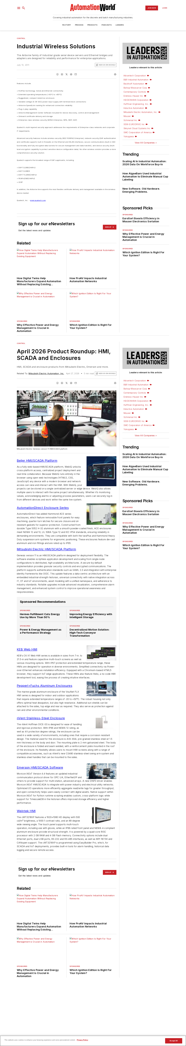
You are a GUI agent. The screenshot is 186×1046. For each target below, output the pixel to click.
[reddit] (71, 74)
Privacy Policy (82, 1040)
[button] (19, 8)
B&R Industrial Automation (136, 79)
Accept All (174, 1041)
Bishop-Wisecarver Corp (135, 87)
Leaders (120, 25)
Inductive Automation (133, 108)
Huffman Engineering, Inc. (136, 104)
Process (79, 25)
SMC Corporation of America (137, 132)
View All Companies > (146, 142)
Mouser (127, 116)
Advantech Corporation (134, 75)
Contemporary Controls (134, 92)
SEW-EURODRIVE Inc (134, 124)
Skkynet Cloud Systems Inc (136, 128)
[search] (23, 8)
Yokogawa (128, 136)
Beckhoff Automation (133, 83)
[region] (93, 1041)
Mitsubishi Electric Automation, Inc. (140, 112)
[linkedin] (62, 74)
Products (92, 25)
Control (21, 38)
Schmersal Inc (130, 120)
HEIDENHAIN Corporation (136, 100)
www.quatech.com (38, 200)
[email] (75, 74)
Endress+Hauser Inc (133, 96)
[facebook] (57, 74)
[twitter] (66, 74)
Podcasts (107, 25)
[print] (115, 74)
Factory (66, 25)
